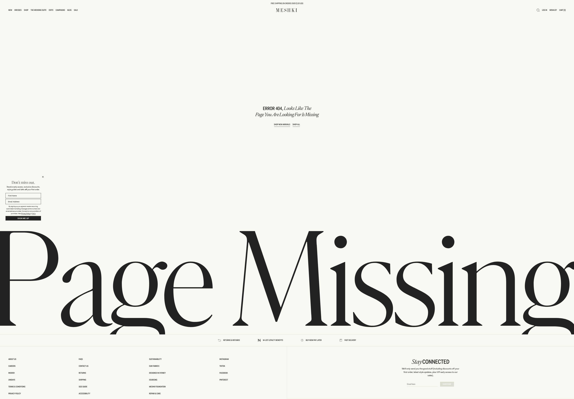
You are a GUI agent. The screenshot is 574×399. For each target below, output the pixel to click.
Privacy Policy (25, 214)
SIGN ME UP (23, 218)
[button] (10, 10)
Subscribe (447, 384)
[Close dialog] (42, 176)
